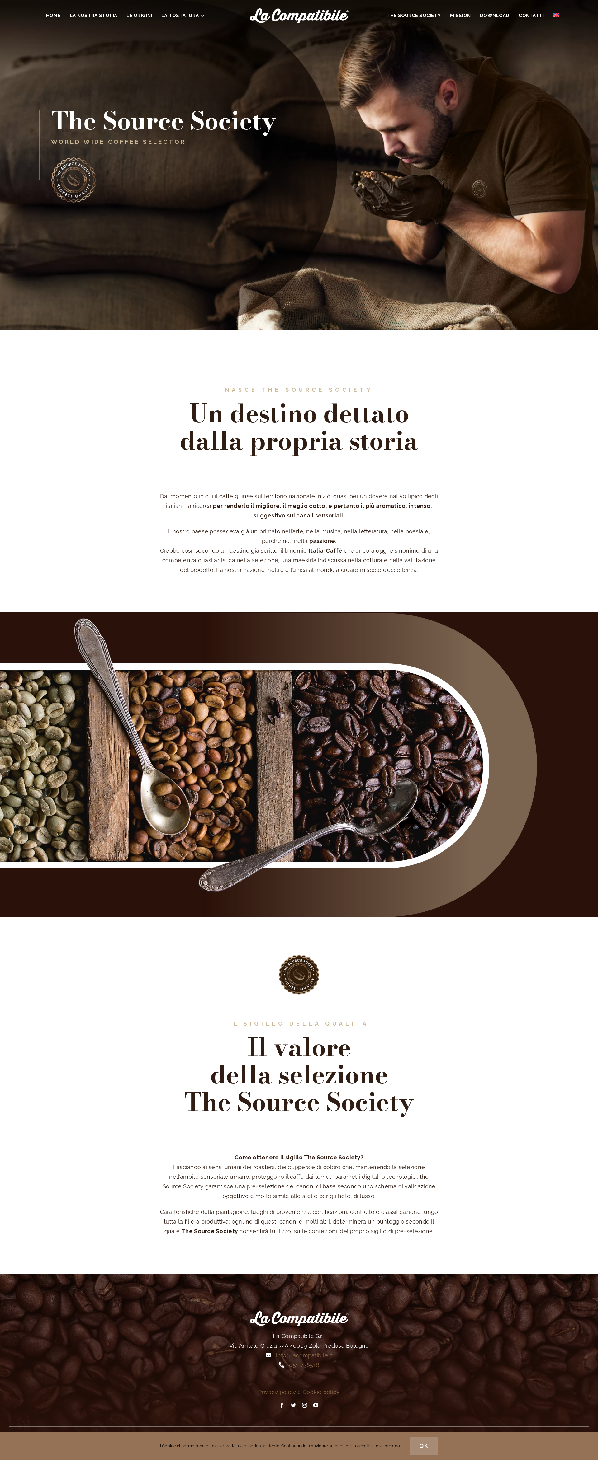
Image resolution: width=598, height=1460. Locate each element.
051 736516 (304, 1365)
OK (424, 1446)
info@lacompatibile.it (304, 1355)
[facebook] (281, 1405)
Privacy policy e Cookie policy (298, 1392)
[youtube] (315, 1405)
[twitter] (293, 1405)
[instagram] (304, 1405)
